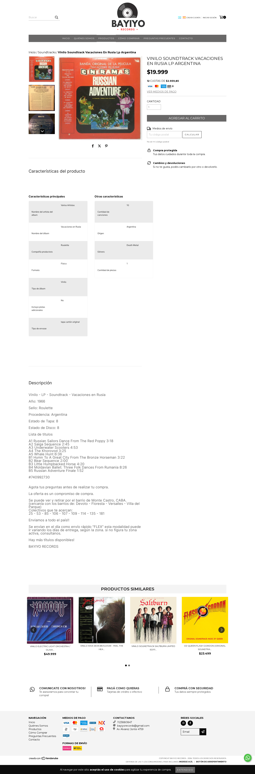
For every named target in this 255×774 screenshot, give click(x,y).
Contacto (186, 38)
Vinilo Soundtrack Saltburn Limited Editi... (153, 648)
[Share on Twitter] (99, 146)
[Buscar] (56, 17)
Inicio (66, 38)
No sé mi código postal (158, 141)
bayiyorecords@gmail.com (133, 725)
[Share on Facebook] (93, 146)
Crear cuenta (193, 17)
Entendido (185, 769)
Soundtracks (47, 52)
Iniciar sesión (209, 17)
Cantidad (154, 101)
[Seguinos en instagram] (183, 723)
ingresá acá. (186, 762)
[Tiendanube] (44, 759)
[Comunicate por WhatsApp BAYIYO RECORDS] (248, 758)
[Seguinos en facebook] (190, 723)
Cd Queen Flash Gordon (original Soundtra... (205, 647)
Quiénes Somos (84, 38)
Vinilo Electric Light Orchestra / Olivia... (50, 648)
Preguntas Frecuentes (159, 38)
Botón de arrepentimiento (211, 762)
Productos (106, 38)
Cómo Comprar (129, 38)
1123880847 (124, 722)
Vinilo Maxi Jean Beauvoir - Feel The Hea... (101, 647)
